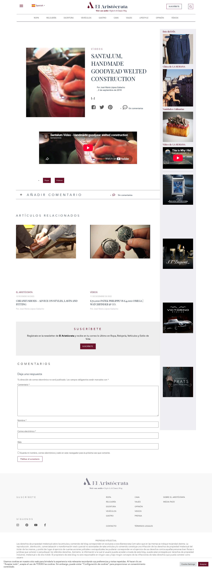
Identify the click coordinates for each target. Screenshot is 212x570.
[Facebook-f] (45, 525)
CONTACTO (111, 526)
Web (19, 442)
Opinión (160, 18)
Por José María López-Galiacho (30, 309)
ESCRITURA (111, 506)
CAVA (137, 497)
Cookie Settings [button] (188, 564)
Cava (116, 18)
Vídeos (174, 18)
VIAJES (138, 502)
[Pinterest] (27, 525)
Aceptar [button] (203, 564)
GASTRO (109, 516)
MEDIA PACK (169, 502)
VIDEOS (138, 511)
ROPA (108, 497)
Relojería (51, 18)
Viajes (129, 18)
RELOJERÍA (111, 502)
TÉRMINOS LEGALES (144, 526)
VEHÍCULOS (111, 511)
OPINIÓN (139, 506)
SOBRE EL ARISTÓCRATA (174, 497)
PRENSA (138, 516)
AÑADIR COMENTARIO (54, 195)
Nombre (22, 420)
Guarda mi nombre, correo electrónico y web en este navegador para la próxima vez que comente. (65, 453)
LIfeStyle (143, 18)
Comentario (23, 385)
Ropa (36, 18)
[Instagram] (17, 525)
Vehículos (86, 18)
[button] (93, 107)
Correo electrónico (26, 431)
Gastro (102, 18)
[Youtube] (36, 525)
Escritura (69, 18)
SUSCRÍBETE (26, 497)
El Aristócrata (24, 292)
